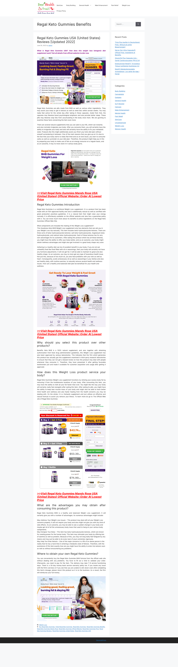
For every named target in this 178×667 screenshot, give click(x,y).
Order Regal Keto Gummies (64, 627)
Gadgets (118, 97)
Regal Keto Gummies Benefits (96, 627)
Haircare (118, 107)
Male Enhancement (101, 5)
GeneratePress (101, 640)
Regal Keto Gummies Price (91, 629)
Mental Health (120, 113)
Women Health (120, 129)
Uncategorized (120, 123)
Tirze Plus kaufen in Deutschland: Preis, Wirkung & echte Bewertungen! (127, 44)
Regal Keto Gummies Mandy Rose (47, 629)
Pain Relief (114, 5)
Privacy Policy (61, 11)
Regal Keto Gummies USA (83, 631)
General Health (84, 5)
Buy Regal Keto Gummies (47, 627)
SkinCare (60, 5)
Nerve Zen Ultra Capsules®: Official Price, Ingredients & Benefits (125, 52)
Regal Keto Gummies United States (63, 631)
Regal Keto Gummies (79, 627)
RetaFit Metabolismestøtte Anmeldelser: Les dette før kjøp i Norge (127, 71)
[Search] (138, 24)
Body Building (70, 5)
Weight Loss (126, 5)
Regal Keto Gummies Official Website (70, 629)
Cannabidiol (119, 94)
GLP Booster (119, 104)
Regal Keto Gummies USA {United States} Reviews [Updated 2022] (68, 40)
